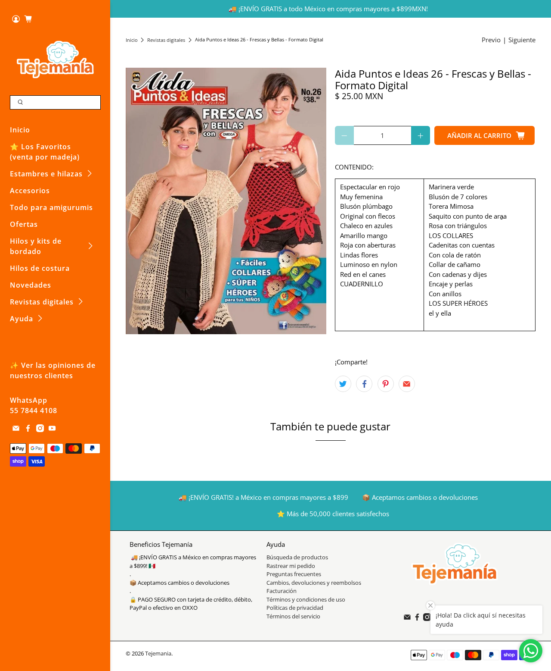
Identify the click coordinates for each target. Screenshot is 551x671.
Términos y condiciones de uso (305, 599)
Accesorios (30, 190)
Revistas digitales (42, 302)
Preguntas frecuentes (293, 574)
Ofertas (24, 224)
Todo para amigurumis (51, 207)
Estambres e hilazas (46, 174)
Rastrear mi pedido (290, 566)
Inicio (20, 130)
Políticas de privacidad (294, 607)
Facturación (281, 591)
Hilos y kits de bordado (36, 246)
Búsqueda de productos (297, 557)
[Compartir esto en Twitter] (343, 384)
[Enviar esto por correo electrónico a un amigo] (407, 384)
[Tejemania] (55, 59)
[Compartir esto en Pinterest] (386, 384)
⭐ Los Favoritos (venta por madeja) (45, 152)
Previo (491, 39)
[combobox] (55, 102)
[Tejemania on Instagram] (40, 429)
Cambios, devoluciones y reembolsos (313, 582)
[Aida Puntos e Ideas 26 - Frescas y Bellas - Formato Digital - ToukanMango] (226, 201)
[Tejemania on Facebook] (28, 429)
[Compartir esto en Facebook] (364, 384)
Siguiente (522, 39)
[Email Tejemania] (16, 429)
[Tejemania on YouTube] (52, 429)
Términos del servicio (293, 616)
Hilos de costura (40, 268)
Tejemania (158, 653)
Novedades (30, 285)
